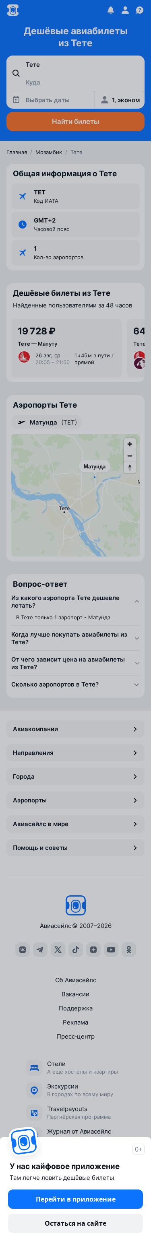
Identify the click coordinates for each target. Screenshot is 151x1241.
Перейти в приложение (76, 1199)
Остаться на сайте (75, 1223)
